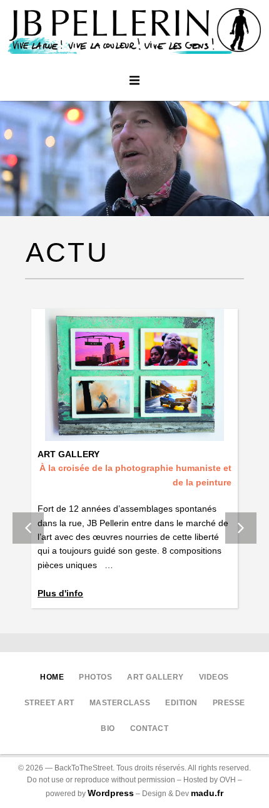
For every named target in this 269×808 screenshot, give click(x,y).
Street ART (49, 702)
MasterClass (120, 702)
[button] (135, 80)
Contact (149, 728)
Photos (95, 677)
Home (52, 677)
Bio (108, 728)
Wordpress (111, 793)
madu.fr (207, 793)
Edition (181, 702)
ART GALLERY (155, 677)
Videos (214, 677)
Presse (229, 702)
